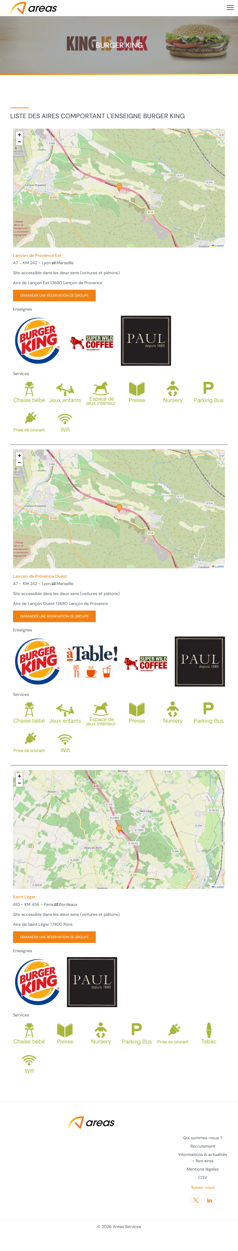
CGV (202, 1177)
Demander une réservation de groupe (54, 295)
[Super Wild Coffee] (92, 340)
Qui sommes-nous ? (202, 1138)
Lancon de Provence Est (37, 255)
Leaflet (219, 245)
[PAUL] (146, 340)
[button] (119, 188)
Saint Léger (24, 897)
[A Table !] (92, 661)
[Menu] (230, 8)
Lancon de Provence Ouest (40, 576)
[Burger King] (38, 340)
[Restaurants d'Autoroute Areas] (33, 7)
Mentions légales (203, 1169)
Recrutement (202, 1146)
